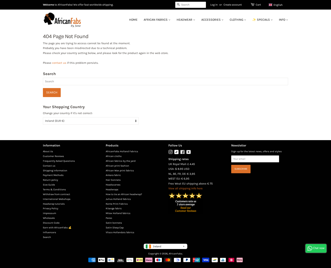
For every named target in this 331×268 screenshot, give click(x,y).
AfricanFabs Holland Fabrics (122, 151)
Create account (233, 4)
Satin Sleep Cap (115, 227)
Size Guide (49, 184)
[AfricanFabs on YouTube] (188, 152)
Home (133, 19)
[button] (277, 5)
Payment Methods (53, 175)
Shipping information (55, 170)
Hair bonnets (113, 179)
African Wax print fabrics (120, 170)
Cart (258, 4)
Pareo (109, 218)
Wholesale (49, 218)
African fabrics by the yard (121, 160)
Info (282, 19)
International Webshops (56, 199)
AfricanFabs (175, 253)
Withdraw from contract (56, 194)
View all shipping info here (185, 188)
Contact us (49, 165)
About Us (48, 151)
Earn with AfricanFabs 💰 (57, 227)
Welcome (48, 4)
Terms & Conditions (54, 189)
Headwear (185, 19)
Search (47, 237)
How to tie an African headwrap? (124, 194)
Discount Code (51, 222)
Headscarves (113, 184)
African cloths (114, 156)
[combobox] (190, 5)
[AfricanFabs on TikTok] (176, 153)
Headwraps (112, 189)
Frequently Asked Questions (59, 160)
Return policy (50, 179)
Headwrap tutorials (54, 203)
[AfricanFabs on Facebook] (182, 152)
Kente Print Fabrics (117, 203)
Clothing (237, 19)
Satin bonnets (114, 222)
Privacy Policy (50, 208)
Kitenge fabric (114, 208)
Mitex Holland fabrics (118, 213)
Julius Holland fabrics (118, 199)
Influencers (49, 232)
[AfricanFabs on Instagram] (170, 152)
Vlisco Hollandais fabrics (120, 232)
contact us (59, 63)
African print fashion (117, 165)
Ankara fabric (113, 175)
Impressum (49, 213)
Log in (214, 4)
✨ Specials (261, 19)
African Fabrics (156, 19)
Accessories (211, 19)
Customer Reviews (53, 156)
